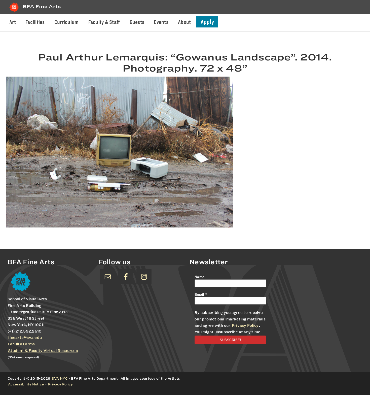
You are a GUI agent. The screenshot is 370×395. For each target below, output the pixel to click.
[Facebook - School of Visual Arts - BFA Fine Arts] (125, 276)
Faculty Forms (21, 344)
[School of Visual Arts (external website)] (14, 12)
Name (199, 277)
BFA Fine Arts (42, 6)
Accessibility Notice (26, 384)
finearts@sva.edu (25, 337)
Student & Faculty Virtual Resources (43, 350)
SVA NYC (60, 378)
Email (201, 294)
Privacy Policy (245, 325)
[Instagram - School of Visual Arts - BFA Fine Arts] (144, 276)
